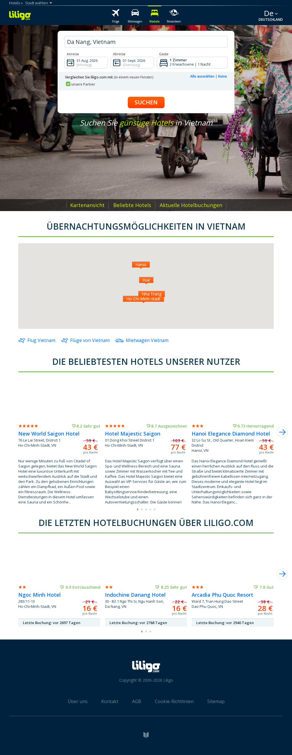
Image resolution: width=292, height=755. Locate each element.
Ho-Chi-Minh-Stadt (143, 298)
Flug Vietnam (41, 340)
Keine (222, 76)
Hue (146, 280)
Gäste (164, 54)
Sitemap (216, 701)
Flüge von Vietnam (90, 340)
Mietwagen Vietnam (147, 340)
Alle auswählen (202, 76)
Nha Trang (151, 294)
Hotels (14, 2)
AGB (136, 701)
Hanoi (140, 264)
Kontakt (109, 701)
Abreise (119, 54)
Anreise (73, 54)
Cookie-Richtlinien (174, 701)
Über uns (78, 701)
